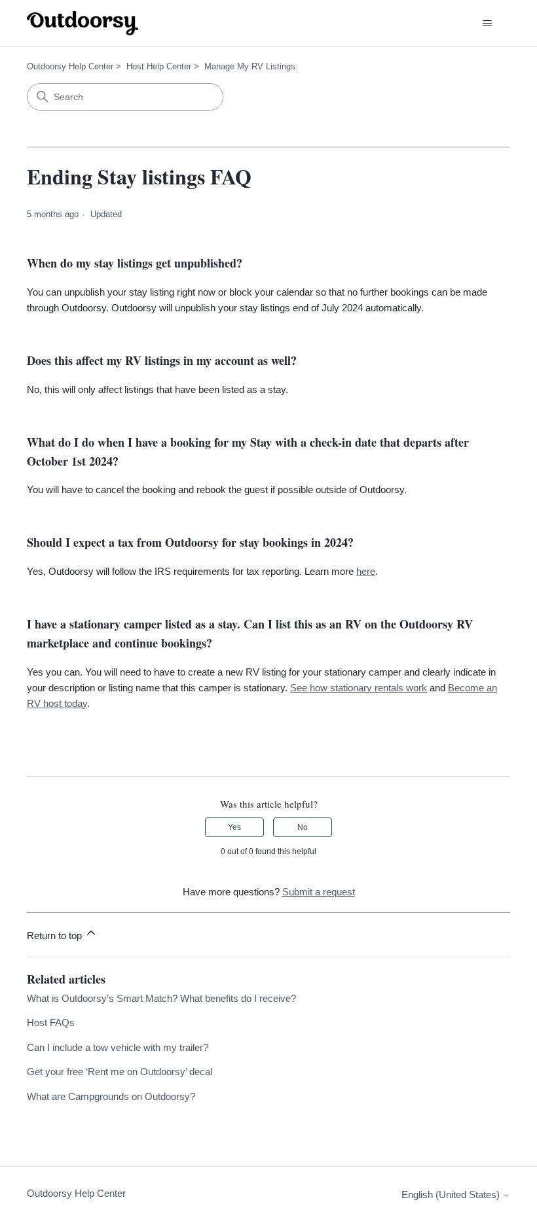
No (302, 827)
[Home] (82, 23)
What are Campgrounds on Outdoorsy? (111, 1096)
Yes (234, 827)
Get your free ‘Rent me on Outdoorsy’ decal (119, 1071)
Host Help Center (158, 66)
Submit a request (318, 891)
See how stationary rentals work (358, 687)
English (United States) (451, 1194)
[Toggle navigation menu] (487, 23)
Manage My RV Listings (249, 66)
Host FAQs (51, 1022)
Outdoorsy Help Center (70, 66)
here (365, 571)
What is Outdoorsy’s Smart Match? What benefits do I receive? (161, 998)
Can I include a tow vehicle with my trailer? (117, 1047)
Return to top (55, 935)
